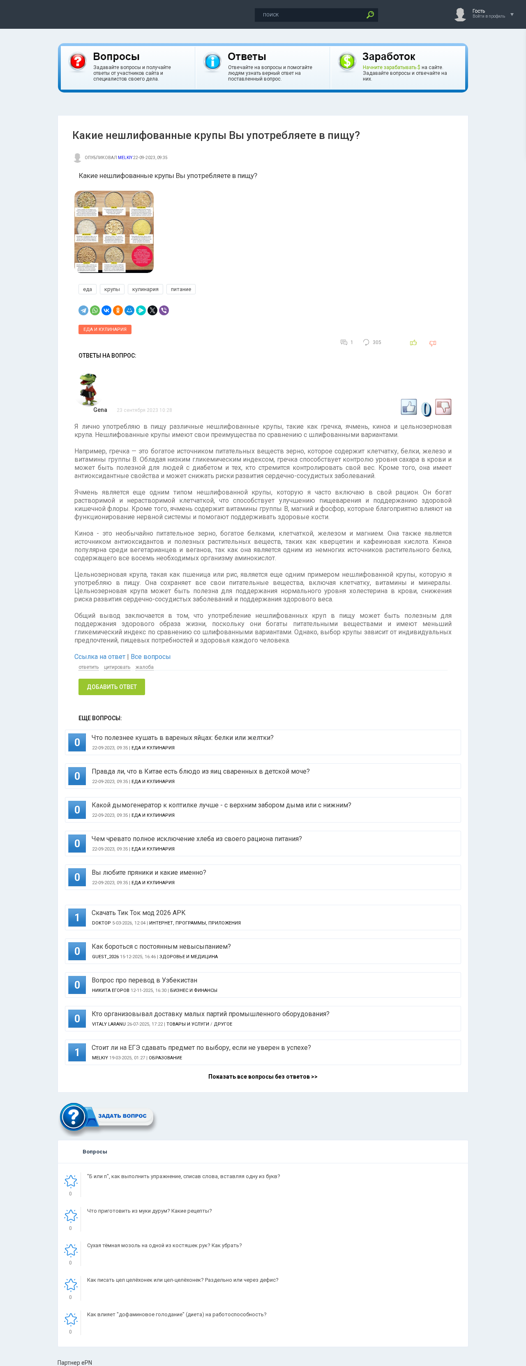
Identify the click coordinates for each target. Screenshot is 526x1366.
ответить (88, 667)
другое (223, 1024)
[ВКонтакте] (106, 310)
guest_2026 (105, 956)
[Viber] (164, 310)
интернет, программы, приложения (195, 923)
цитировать (117, 667)
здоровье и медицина (188, 956)
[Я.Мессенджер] (141, 310)
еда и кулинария (105, 329)
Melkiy (125, 157)
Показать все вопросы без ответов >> (263, 1076)
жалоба (145, 667)
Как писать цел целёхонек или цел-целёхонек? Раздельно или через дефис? (183, 1280)
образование (165, 1058)
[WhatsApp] (95, 310)
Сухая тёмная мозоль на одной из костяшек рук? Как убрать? (164, 1245)
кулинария (145, 289)
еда (87, 289)
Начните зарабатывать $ (391, 67)
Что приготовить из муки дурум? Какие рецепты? (149, 1211)
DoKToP (101, 923)
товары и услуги (187, 1024)
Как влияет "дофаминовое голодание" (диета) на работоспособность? (177, 1314)
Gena (100, 410)
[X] (152, 310)
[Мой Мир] (129, 310)
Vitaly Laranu (109, 1024)
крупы (112, 289)
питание (181, 289)
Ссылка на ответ (100, 657)
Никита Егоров (110, 990)
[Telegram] (83, 310)
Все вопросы (151, 657)
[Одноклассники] (118, 310)
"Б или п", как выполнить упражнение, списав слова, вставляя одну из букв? (183, 1176)
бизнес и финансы (193, 990)
